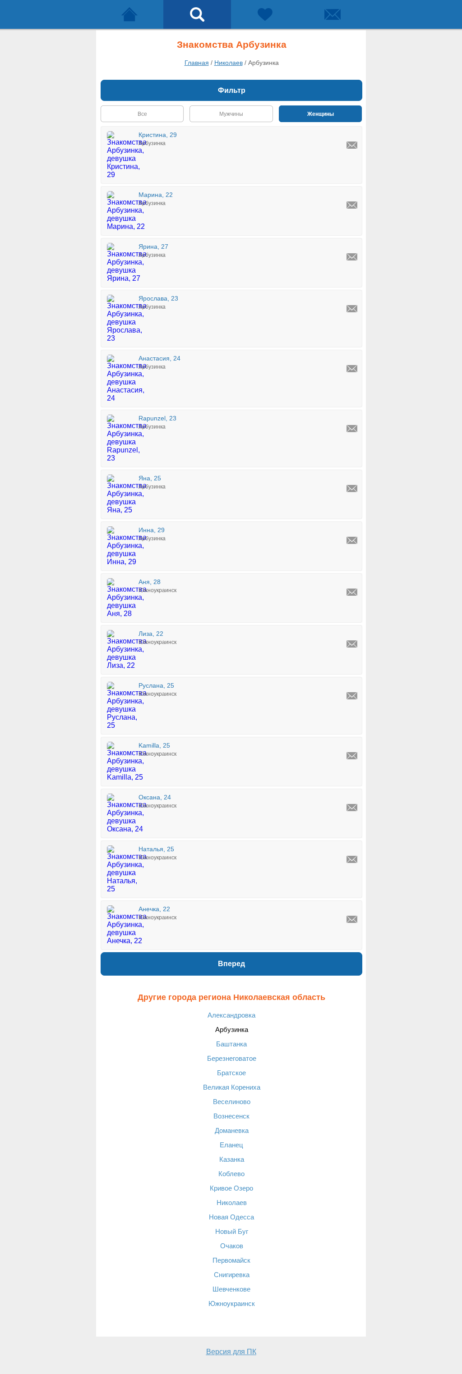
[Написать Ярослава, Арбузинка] (351, 308)
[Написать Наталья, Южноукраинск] (351, 859)
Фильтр (231, 90)
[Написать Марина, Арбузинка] (351, 205)
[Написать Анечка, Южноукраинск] (351, 919)
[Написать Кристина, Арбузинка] (351, 145)
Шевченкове (231, 1289)
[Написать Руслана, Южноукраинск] (351, 695)
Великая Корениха (231, 1087)
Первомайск (231, 1260)
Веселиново (231, 1101)
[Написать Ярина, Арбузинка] (351, 256)
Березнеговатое (231, 1058)
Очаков (231, 1246)
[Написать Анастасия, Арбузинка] (351, 368)
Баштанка (231, 1044)
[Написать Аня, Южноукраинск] (351, 592)
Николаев (232, 1202)
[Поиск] (197, 14)
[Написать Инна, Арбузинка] (351, 540)
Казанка (231, 1159)
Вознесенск (231, 1116)
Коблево (231, 1174)
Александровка (231, 1015)
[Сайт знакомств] (129, 14)
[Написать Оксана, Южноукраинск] (351, 807)
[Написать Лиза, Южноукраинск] (351, 644)
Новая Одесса (231, 1217)
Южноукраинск (231, 1303)
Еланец (231, 1145)
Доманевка (232, 1130)
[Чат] (332, 14)
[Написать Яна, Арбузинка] (351, 488)
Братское (231, 1073)
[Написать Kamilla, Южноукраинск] (351, 755)
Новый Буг (231, 1231)
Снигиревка (231, 1274)
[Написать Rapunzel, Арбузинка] (351, 428)
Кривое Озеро (231, 1188)
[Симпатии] (265, 14)
